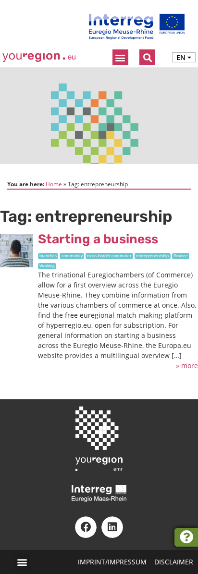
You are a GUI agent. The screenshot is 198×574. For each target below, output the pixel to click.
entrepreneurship (152, 255)
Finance (180, 255)
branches (48, 255)
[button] (120, 57)
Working (47, 265)
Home (54, 184)
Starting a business (98, 239)
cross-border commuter (109, 255)
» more (187, 365)
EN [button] (181, 57)
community (72, 255)
